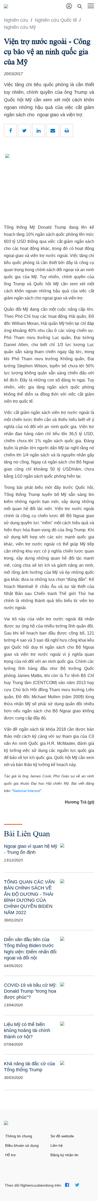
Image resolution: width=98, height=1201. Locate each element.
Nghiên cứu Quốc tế (56, 20)
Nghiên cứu (17, 20)
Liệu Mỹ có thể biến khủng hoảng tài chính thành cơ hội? (27, 1030)
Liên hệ (56, 1145)
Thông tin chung (18, 1136)
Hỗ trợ (10, 1155)
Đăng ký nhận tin (64, 1155)
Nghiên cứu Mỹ (20, 27)
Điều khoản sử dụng (22, 1145)
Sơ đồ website (62, 1136)
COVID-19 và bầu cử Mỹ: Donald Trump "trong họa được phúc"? (30, 991)
